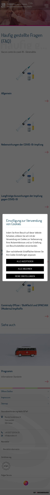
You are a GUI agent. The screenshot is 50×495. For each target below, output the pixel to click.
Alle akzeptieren (25, 261)
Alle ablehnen (25, 268)
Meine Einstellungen (25, 276)
